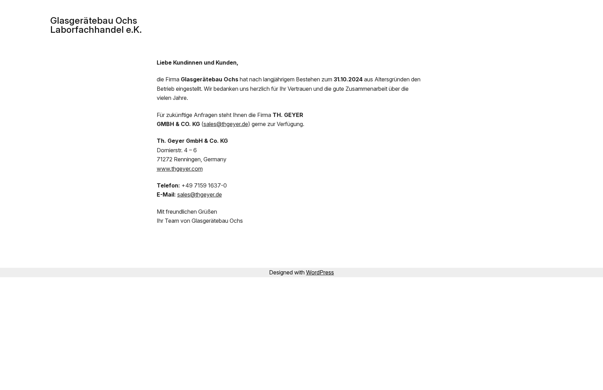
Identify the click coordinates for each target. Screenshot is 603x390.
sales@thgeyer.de (225, 123)
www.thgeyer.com (180, 168)
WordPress (320, 272)
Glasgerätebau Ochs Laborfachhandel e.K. (96, 25)
